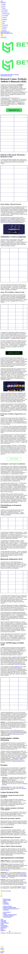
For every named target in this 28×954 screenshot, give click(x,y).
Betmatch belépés (5, 787)
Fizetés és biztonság (7, 906)
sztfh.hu (2, 805)
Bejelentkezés (11, 74)
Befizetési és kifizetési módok (9, 907)
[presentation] (14, 947)
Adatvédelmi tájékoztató (8, 915)
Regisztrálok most (14, 110)
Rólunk (4, 913)
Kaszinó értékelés (7, 900)
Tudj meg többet (14, 458)
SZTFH (11, 222)
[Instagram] (1, 892)
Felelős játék (6, 909)
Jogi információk (6, 912)
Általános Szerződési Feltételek (10, 914)
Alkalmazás (16, 74)
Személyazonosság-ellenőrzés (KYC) (11, 908)
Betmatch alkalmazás (16, 761)
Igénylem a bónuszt (14, 353)
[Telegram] (1, 894)
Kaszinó (2, 74)
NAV (16, 664)
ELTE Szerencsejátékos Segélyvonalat (17, 731)
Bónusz (6, 74)
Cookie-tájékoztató (7, 917)
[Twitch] (1, 896)
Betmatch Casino (7, 899)
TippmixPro (3, 220)
